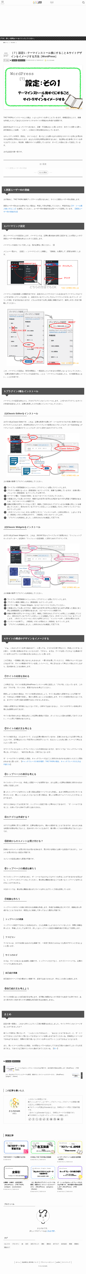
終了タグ (56, 1244)
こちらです (50, 1231)
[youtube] (58, 1119)
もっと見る (43, 172)
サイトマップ (66, 1262)
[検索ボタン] (83, 2)
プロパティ (15, 1244)
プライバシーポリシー (47, 1262)
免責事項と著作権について (30, 1262)
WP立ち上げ (21, 60)
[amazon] (62, 1119)
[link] (29, 1119)
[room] (47, 1119)
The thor (14, 60)
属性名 (49, 1244)
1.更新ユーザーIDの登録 (17, 168)
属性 (42, 1244)
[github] (54, 1119)
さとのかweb (14, 1111)
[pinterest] (51, 1119)
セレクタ (7, 1244)
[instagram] (40, 1119)
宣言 (26, 1244)
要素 (70, 1244)
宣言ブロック (35, 1244)
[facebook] (33, 1119)
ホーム (18, 1262)
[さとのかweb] (43, 2)
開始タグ (7, 1247)
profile (58, 1262)
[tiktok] (44, 1119)
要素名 (76, 1244)
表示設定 (64, 1244)
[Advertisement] (43, 20)
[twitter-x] (37, 1119)
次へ (55, 1048)
